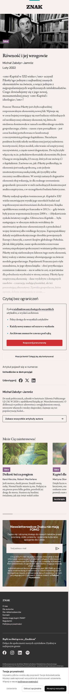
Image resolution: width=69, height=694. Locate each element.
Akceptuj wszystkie (55, 688)
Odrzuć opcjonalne (32, 688)
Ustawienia (12, 688)
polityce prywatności (28, 681)
